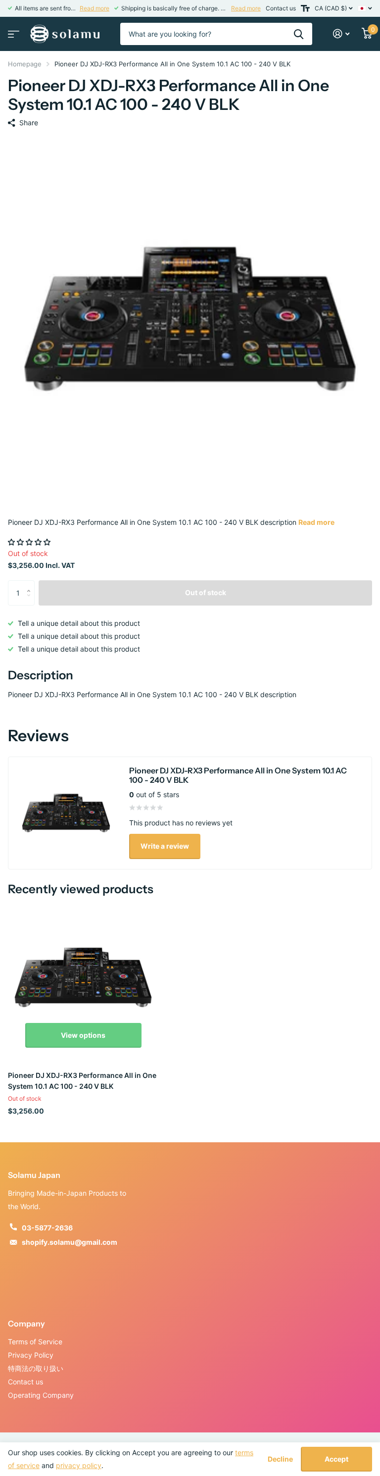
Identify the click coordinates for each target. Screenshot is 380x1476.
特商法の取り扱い (35, 1368)
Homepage (25, 64)
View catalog (12, 31)
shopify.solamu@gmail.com (69, 1242)
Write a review (165, 846)
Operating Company (41, 1395)
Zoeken (298, 34)
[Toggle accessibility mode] (305, 8)
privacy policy (78, 1465)
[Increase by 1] (31, 584)
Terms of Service (35, 1341)
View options (83, 1035)
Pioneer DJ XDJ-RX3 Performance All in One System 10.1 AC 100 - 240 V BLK (82, 1080)
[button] (30, 542)
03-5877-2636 (47, 1227)
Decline (280, 1459)
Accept (336, 1459)
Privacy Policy (30, 1355)
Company (26, 1323)
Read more (94, 8)
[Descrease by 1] (31, 601)
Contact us (281, 8)
